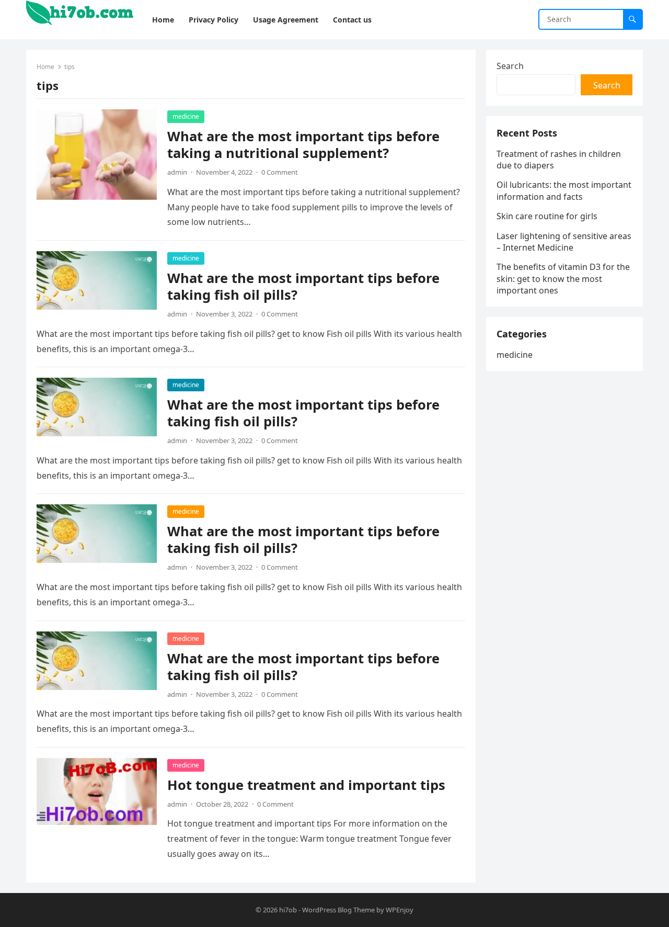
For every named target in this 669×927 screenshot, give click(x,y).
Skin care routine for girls (547, 216)
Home (45, 66)
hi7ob (288, 909)
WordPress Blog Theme (338, 909)
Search (510, 66)
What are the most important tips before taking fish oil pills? (303, 286)
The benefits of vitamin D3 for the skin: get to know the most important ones (563, 278)
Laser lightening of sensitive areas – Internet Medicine (564, 241)
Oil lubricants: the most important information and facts (564, 190)
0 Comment (279, 172)
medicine (185, 116)
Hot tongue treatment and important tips (306, 785)
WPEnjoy (399, 909)
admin (177, 172)
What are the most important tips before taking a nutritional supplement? (303, 144)
